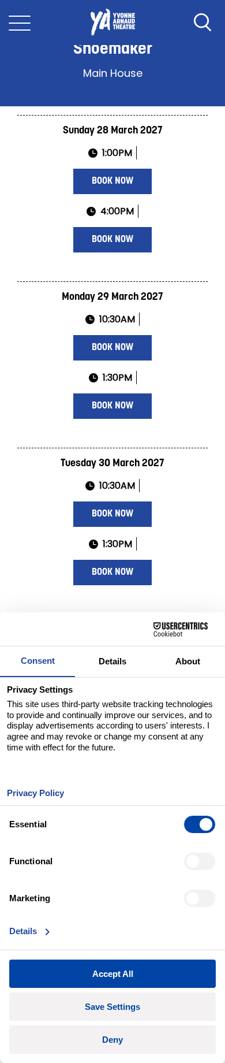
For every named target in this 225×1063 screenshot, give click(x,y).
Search (202, 22)
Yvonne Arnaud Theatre (112, 22)
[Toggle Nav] (20, 22)
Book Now (112, 181)
